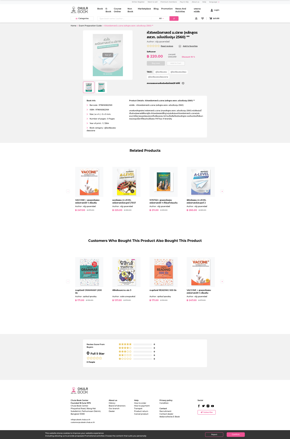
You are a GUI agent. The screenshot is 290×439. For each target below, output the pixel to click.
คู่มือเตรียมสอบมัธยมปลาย (158, 77)
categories (83, 18)
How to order (140, 403)
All (160, 18)
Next (222, 191)
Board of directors (117, 406)
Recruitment (165, 411)
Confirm (236, 434)
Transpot (138, 408)
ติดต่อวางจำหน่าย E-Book (170, 417)
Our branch (114, 408)
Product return (141, 411)
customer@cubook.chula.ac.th (83, 422)
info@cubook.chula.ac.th (80, 419)
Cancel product (141, 414)
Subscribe (208, 412)
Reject (214, 434)
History (112, 403)
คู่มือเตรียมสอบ (161, 72)
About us (113, 400)
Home (73, 26)
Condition (164, 403)
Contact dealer (166, 414)
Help (136, 400)
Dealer (112, 411)
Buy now (156, 63)
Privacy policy (166, 400)
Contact (163, 408)
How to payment (142, 406)
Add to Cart (175, 63)
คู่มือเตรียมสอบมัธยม (178, 72)
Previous (68, 191)
